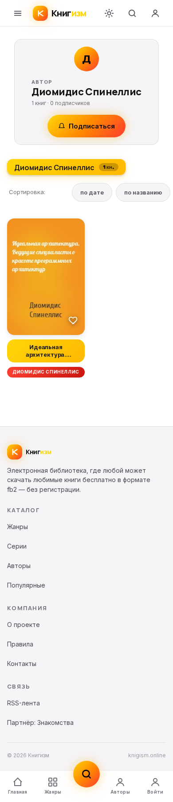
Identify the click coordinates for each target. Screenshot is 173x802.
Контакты (21, 663)
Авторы (120, 791)
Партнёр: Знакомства (40, 722)
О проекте (23, 624)
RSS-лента (23, 703)
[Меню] (17, 13)
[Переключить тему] (109, 13)
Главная (17, 791)
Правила (20, 644)
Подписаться (92, 126)
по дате (92, 192)
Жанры (52, 791)
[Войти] (155, 13)
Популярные (26, 585)
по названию (143, 192)
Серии (17, 546)
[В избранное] (73, 320)
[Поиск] (132, 13)
